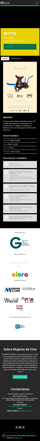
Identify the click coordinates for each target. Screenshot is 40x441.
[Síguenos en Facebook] (16, 427)
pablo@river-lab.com (26, 411)
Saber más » (18, 438)
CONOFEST (9, 47)
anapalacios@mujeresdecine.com (20, 406)
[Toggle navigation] (37, 3)
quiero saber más (20, 377)
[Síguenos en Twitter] (20, 427)
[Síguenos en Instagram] (23, 427)
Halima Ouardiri (9, 38)
